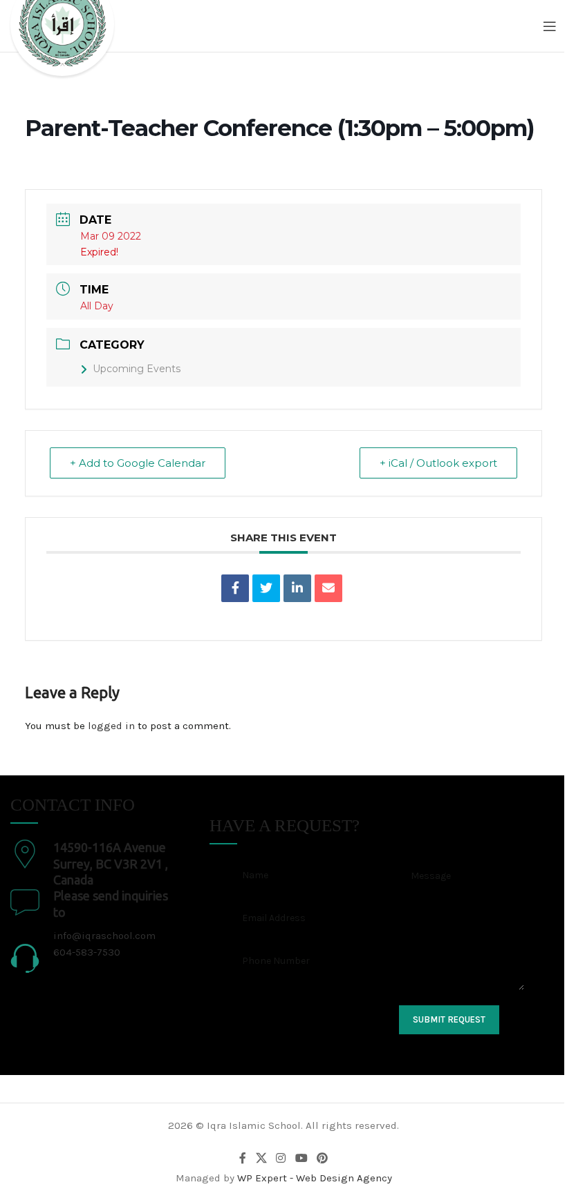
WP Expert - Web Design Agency (314, 1178)
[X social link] (261, 1158)
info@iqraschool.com (104, 935)
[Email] (328, 588)
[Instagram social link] (281, 1158)
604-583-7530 (86, 952)
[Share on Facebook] (235, 588)
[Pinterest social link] (322, 1158)
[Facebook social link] (242, 1158)
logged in (111, 725)
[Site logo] (62, 37)
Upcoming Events (136, 368)
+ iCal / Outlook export (438, 463)
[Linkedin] (297, 588)
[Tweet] (266, 588)
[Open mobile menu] (550, 26)
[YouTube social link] (301, 1158)
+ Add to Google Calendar (137, 463)
